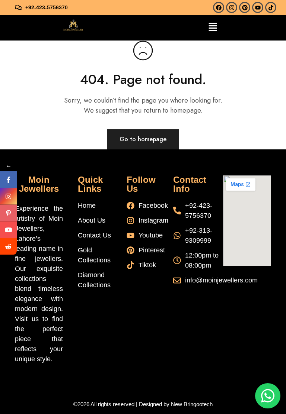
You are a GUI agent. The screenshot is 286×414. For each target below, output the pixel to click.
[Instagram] (231, 7)
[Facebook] (218, 7)
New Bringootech (192, 404)
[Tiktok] (270, 7)
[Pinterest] (244, 7)
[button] (212, 28)
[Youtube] (257, 7)
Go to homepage (143, 139)
